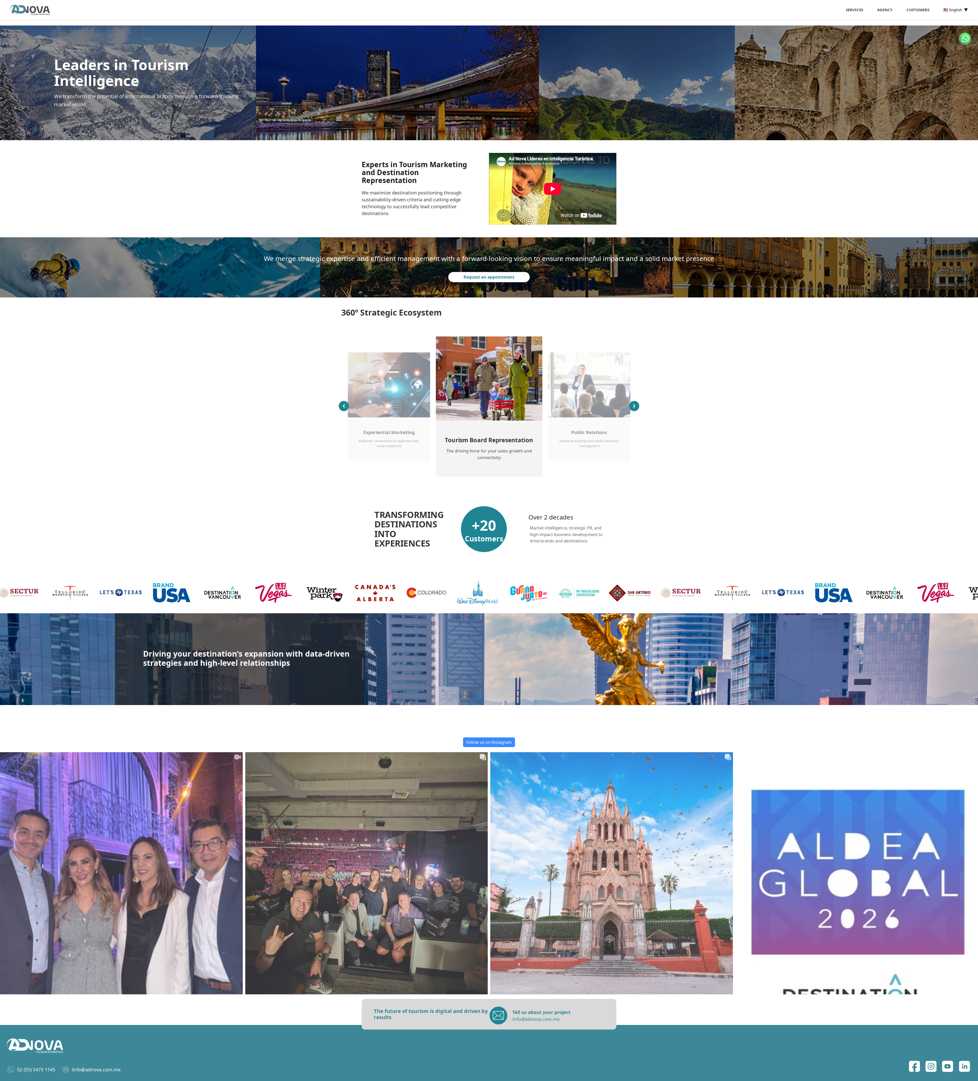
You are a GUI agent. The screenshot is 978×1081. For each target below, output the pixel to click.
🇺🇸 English (955, 9)
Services (854, 9)
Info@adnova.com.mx (96, 1069)
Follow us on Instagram (489, 742)
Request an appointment (489, 277)
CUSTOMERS (917, 9)
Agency (884, 9)
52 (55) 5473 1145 (36, 1069)
